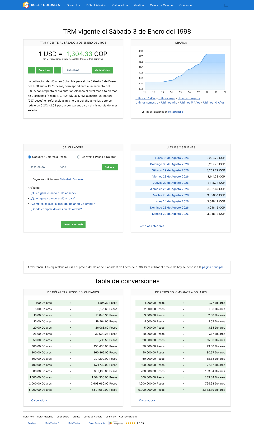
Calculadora (120, 5)
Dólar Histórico (96, 5)
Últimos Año (169, 102)
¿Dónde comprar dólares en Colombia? (56, 209)
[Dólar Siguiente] (57, 70)
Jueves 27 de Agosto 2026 (171, 182)
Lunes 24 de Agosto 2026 (171, 201)
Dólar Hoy (73, 5)
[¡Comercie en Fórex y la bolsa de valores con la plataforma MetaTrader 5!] (216, 5)
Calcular (110, 167)
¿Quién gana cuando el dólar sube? (53, 193)
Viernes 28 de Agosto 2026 (170, 176)
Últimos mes (166, 98)
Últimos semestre (146, 102)
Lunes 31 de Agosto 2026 (172, 158)
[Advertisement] (127, 19)
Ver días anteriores (151, 226)
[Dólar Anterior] (31, 70)
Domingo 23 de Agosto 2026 (169, 207)
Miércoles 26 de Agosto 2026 (169, 189)
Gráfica (139, 5)
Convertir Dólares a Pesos (49, 157)
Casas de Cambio (161, 5)
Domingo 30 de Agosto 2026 (169, 164)
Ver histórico (102, 70)
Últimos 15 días (145, 98)
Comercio (185, 5)
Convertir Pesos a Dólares (99, 157)
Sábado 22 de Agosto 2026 (170, 213)
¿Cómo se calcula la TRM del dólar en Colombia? (62, 203)
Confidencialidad (128, 416)
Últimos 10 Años (213, 102)
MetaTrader (74, 423)
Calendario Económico (72, 179)
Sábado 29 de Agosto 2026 (170, 170)
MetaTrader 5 (175, 111)
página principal (212, 267)
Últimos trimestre (189, 98)
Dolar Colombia (97, 423)
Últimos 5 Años (190, 102)
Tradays (32, 423)
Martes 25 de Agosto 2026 (171, 195)
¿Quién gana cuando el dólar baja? (53, 198)
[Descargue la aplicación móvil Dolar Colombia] (116, 423)
